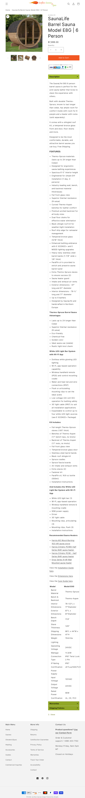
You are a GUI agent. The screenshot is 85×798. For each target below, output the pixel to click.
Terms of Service (37, 750)
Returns (33, 735)
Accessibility (35, 765)
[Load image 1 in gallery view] (14, 58)
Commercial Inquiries (14, 765)
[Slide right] (40, 58)
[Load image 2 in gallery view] (20, 58)
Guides (8, 755)
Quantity (51, 45)
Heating (9, 745)
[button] (6, 3)
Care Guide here (65, 581)
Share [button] (53, 714)
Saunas (8, 735)
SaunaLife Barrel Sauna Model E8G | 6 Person (30, 10)
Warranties (34, 755)
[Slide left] (8, 58)
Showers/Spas (11, 740)
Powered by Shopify (52, 797)
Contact (9, 760)
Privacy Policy (36, 745)
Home (8, 10)
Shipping (33, 730)
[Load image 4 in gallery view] (34, 58)
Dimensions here (65, 576)
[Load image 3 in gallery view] (27, 58)
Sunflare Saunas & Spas (39, 797)
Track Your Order (37, 760)
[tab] (63, 76)
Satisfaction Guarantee (39, 740)
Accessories (10, 750)
